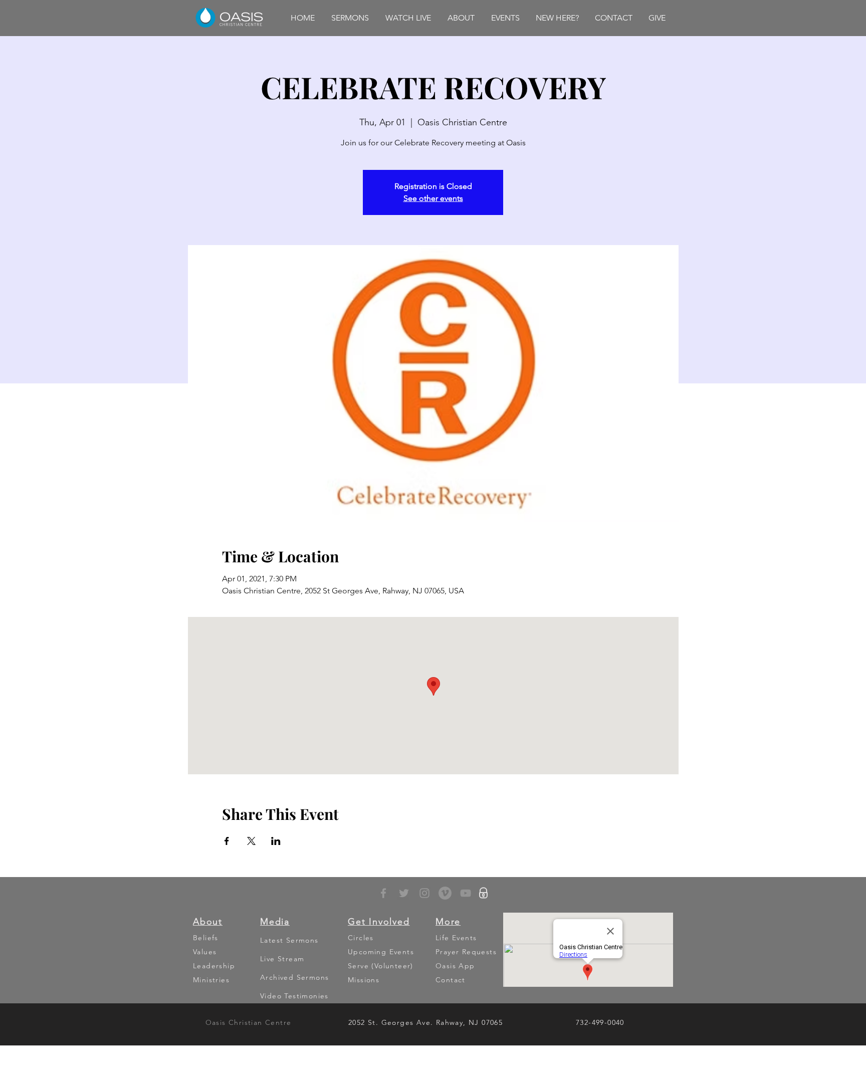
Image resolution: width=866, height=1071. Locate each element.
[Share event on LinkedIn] (276, 841)
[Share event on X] (251, 841)
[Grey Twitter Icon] (403, 893)
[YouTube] (465, 893)
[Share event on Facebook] (227, 841)
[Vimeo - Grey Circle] (445, 893)
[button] (350, 18)
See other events (433, 198)
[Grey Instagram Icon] (424, 893)
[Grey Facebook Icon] (383, 893)
